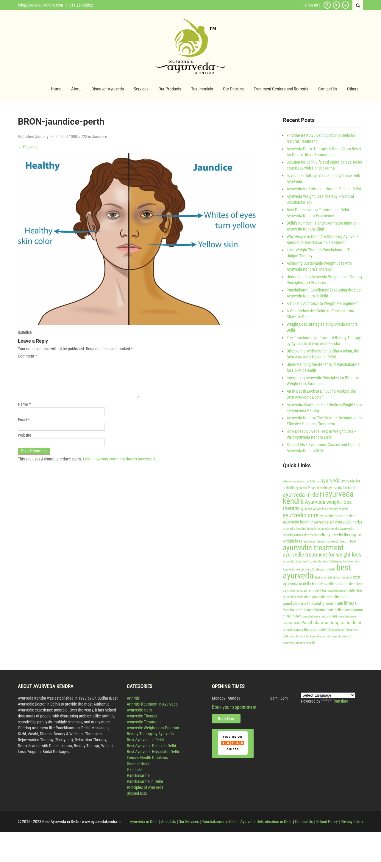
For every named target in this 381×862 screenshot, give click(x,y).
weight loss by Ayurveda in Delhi (311, 636)
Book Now (226, 718)
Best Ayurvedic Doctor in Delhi (151, 745)
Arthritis (315, 481)
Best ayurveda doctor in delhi (333, 577)
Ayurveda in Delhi (144, 821)
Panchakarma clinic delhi (323, 610)
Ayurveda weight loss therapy (317, 505)
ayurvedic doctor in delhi (337, 516)
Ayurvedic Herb (322, 522)
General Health (139, 763)
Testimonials (202, 89)
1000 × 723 (78, 136)
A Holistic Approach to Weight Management (323, 303)
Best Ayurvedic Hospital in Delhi (153, 751)
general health (332, 603)
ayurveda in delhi (303, 494)
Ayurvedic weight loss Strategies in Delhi (309, 569)
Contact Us (327, 89)
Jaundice (99, 136)
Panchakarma (293, 610)
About (76, 89)
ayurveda (331, 480)
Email (24, 419)
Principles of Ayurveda (145, 787)
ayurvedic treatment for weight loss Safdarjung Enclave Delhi (321, 561)
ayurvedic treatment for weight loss (322, 554)
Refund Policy (327, 821)
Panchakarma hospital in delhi (331, 623)
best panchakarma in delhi (338, 591)
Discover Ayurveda (107, 89)
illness (350, 603)
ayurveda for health (342, 487)
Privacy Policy (352, 821)
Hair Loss (134, 769)
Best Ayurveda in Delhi (145, 739)
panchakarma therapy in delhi (305, 629)
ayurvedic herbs (348, 522)
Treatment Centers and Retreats (281, 89)
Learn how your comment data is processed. (119, 459)
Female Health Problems (147, 757)
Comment (27, 356)
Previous (27, 147)
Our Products (169, 89)
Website (24, 435)
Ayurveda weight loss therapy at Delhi (324, 509)
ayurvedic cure (300, 515)
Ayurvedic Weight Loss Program (153, 727)
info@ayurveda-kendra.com (40, 5)
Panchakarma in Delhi (145, 781)
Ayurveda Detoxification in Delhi (266, 821)
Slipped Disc (137, 793)
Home (56, 89)
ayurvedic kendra (328, 529)
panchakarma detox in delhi (320, 616)
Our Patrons (233, 89)
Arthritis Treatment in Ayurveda (152, 704)
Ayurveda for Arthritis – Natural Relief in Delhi (324, 188)
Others (353, 89)
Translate (340, 701)
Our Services (189, 821)
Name (24, 404)
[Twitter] (336, 7)
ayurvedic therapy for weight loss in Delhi (330, 541)
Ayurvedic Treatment (144, 722)
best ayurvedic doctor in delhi (334, 584)
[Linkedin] (345, 7)
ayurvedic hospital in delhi (300, 529)
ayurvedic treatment (313, 547)
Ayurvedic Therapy (142, 716)
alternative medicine (296, 481)
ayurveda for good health (311, 488)
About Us (168, 821)
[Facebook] (327, 7)
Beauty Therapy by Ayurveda (150, 733)
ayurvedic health (296, 522)
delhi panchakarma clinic (322, 597)
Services (141, 89)
